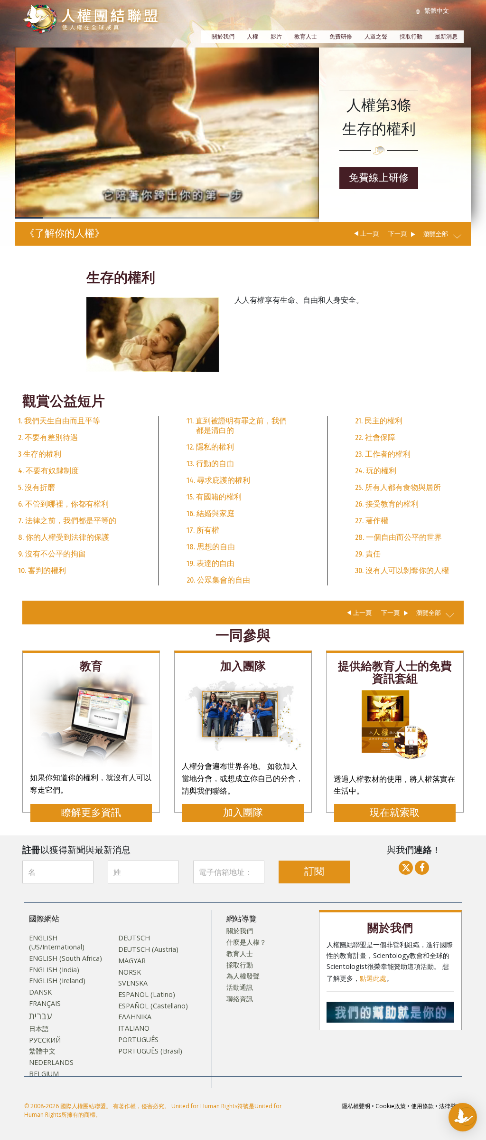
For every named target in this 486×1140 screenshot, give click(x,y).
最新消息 (446, 36)
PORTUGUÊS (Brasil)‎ (150, 1051)
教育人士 (305, 36)
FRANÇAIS (45, 1003)
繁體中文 (42, 1051)
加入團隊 (243, 813)
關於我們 (223, 36)
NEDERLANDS (51, 1062)
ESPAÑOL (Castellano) (153, 1006)
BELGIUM (44, 1074)
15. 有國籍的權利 (214, 496)
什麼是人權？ (246, 942)
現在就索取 (395, 813)
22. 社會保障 (375, 437)
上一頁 (369, 233)
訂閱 (314, 872)
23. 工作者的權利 (383, 454)
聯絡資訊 (239, 999)
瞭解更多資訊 (91, 813)
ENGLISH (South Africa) (65, 958)
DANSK (40, 992)
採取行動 (411, 36)
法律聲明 (450, 1106)
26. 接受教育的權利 (387, 503)
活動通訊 (239, 987)
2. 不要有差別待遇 (48, 437)
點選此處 (373, 978)
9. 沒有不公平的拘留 (52, 553)
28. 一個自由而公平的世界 (398, 537)
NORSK (129, 972)
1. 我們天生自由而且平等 (59, 420)
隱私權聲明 (356, 1106)
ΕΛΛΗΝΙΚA (134, 1017)
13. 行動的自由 (210, 463)
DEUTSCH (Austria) (148, 949)
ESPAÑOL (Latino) (146, 994)
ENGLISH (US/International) (56, 942)
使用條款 (422, 1106)
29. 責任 (368, 553)
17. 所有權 (203, 530)
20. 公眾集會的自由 (218, 579)
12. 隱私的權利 (210, 446)
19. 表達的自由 (210, 563)
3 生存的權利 (39, 454)
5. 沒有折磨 (36, 487)
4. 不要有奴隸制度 (48, 470)
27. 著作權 (371, 520)
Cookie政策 (390, 1106)
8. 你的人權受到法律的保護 (63, 537)
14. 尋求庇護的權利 (218, 480)
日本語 (39, 1029)
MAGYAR (132, 961)
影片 (276, 36)
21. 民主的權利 (378, 420)
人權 (252, 36)
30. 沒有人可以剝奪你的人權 (402, 570)
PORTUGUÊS (138, 1039)
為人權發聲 (243, 976)
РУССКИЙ (45, 1040)
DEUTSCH (134, 938)
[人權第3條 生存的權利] (152, 333)
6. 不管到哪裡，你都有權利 (63, 503)
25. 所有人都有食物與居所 (398, 487)
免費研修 (340, 36)
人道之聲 (375, 36)
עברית (40, 1016)
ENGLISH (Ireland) (57, 981)
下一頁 (397, 233)
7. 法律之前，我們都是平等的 (67, 520)
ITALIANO (134, 1028)
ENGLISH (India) (54, 970)
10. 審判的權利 (42, 570)
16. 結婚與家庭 (210, 513)
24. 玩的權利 (375, 470)
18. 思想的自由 (211, 546)
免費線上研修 (379, 178)
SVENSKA (133, 983)
